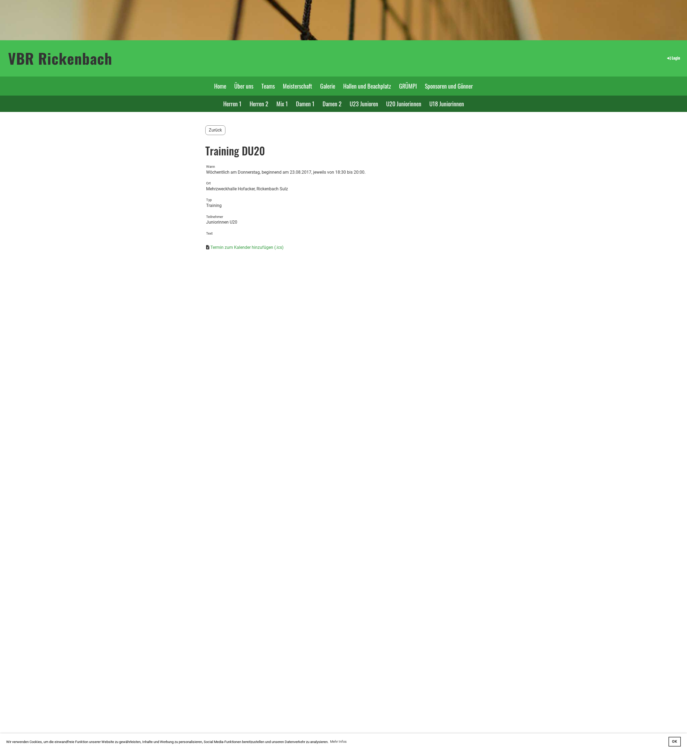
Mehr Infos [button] (338, 742)
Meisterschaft (297, 86)
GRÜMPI (408, 86)
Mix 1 (282, 103)
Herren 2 (259, 103)
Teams (268, 86)
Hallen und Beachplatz (367, 86)
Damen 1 (305, 103)
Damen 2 (332, 103)
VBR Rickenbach (60, 58)
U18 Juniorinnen (446, 103)
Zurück (215, 130)
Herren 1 (232, 103)
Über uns (243, 86)
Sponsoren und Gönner (449, 86)
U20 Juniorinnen (403, 103)
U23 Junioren (364, 103)
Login (676, 58)
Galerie (327, 86)
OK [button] (674, 741)
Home (220, 86)
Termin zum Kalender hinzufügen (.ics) (247, 247)
